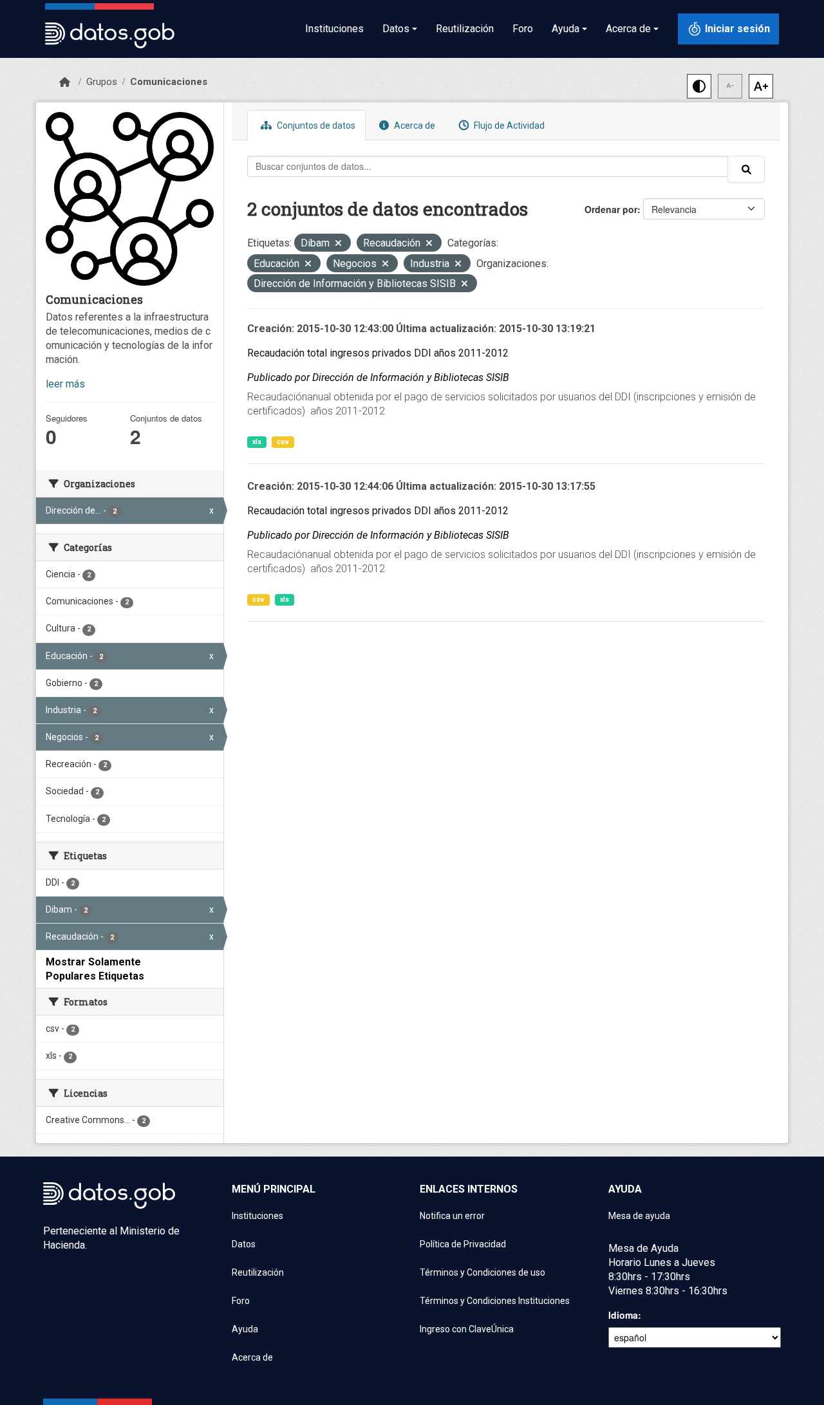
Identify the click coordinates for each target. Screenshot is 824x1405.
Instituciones (334, 29)
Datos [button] (395, 29)
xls (256, 442)
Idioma (623, 1314)
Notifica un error (452, 1216)
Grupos (101, 82)
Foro (522, 29)
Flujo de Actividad (508, 125)
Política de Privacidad (463, 1244)
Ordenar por (611, 209)
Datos (244, 1244)
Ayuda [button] (565, 29)
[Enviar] (746, 169)
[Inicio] (64, 82)
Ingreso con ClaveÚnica (467, 1329)
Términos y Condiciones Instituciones (495, 1301)
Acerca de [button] (628, 29)
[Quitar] (338, 244)
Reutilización (465, 29)
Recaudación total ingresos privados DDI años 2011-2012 (378, 353)
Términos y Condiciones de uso (482, 1272)
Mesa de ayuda (639, 1216)
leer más (65, 384)
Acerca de (413, 125)
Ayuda (245, 1329)
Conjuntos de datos (315, 125)
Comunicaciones (168, 82)
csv (283, 442)
